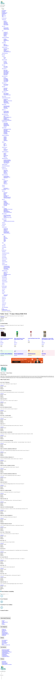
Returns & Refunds (4, 663)
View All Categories (5, 642)
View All (1, 330)
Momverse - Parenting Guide (6, 644)
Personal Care (4, 189)
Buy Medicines (4, 10)
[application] (27, 485)
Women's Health (4, 630)
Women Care (4, 167)
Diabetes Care (4, 629)
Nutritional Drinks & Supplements (6, 120)
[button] (6, 353)
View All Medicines (4, 640)
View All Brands (4, 643)
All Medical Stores (4, 309)
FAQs (3, 623)
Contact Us (3, 624)
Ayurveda (3, 225)
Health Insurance (4, 654)
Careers (3, 621)
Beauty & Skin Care (5, 632)
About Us (3, 620)
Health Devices (4, 634)
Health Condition (4, 286)
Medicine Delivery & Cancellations (7, 664)
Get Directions (2, 316)
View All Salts (4, 641)
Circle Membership (4, 12)
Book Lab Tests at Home (5, 650)
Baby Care (3, 54)
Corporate (3, 622)
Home (3, 308)
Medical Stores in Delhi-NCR (6, 310)
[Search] (0, 593)
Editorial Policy (4, 661)
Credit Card (3, 14)
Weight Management (5, 652)
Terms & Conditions (5, 662)
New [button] (2, 16)
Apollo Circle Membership (5, 653)
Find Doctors (4, 11)
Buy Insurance (4, 16)
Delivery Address (2, 5)
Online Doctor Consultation (6, 649)
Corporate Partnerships (5, 655)
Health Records (4, 13)
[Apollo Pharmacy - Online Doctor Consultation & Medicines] (2, 4)
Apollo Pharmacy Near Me (5, 656)
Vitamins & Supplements (5, 633)
